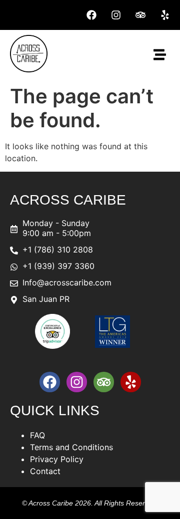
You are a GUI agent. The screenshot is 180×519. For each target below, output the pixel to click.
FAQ (37, 435)
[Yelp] (165, 15)
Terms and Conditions (71, 447)
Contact (45, 471)
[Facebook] (92, 15)
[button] (160, 55)
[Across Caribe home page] (29, 69)
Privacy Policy (57, 459)
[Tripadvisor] (140, 15)
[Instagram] (116, 15)
